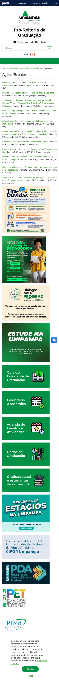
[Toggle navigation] (7, 61)
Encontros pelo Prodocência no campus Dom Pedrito (25, 142)
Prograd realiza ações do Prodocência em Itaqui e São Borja (28, 93)
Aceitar (30, 669)
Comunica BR (22, 3)
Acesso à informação (41, 3)
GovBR (5, 3)
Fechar (29, 676)
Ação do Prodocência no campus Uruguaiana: (28, 103)
